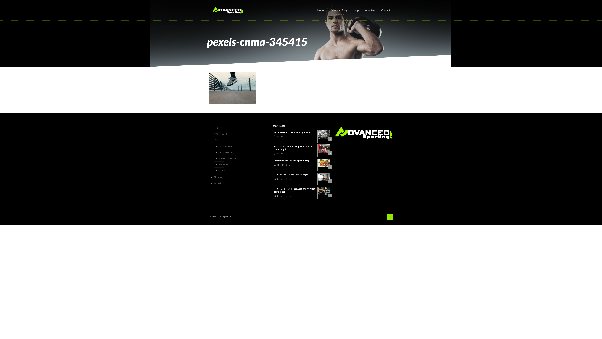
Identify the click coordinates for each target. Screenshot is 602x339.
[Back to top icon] (390, 217)
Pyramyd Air (224, 170)
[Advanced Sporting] (227, 10)
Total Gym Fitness (226, 146)
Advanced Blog (220, 134)
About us (218, 177)
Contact (217, 183)
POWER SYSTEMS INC (228, 158)
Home (216, 128)
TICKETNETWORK (226, 152)
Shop (216, 140)
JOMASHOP (224, 164)
